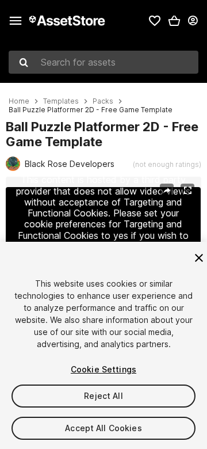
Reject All (103, 396)
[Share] (167, 190)
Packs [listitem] (103, 101)
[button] (174, 21)
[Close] (199, 258)
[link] (155, 21)
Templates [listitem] (61, 101)
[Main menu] (15, 20)
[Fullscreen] (187, 190)
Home (19, 101)
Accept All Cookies (103, 428)
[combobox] (103, 62)
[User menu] (192, 20)
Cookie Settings (103, 369)
